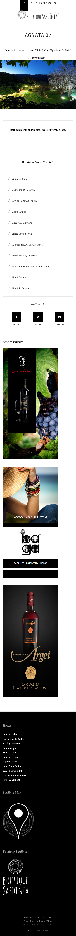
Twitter (37, 325)
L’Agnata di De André (60, 50)
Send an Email (59, 325)
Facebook (16, 325)
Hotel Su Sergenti (20, 288)
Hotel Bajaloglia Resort (24, 255)
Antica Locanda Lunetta (24, 200)
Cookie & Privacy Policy (38, 924)
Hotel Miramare (10, 757)
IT (31, 3)
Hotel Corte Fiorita (21, 233)
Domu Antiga (18, 211)
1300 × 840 (40, 50)
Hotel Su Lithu (19, 179)
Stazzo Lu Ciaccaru (21, 222)
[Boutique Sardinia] (38, 14)
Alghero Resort (10, 761)
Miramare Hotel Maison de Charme (30, 266)
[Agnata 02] (38, 84)
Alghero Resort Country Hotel (27, 244)
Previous (33, 57)
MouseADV (43, 931)
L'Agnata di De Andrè (13, 739)
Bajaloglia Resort (11, 743)
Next (44, 57)
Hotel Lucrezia (19, 277)
